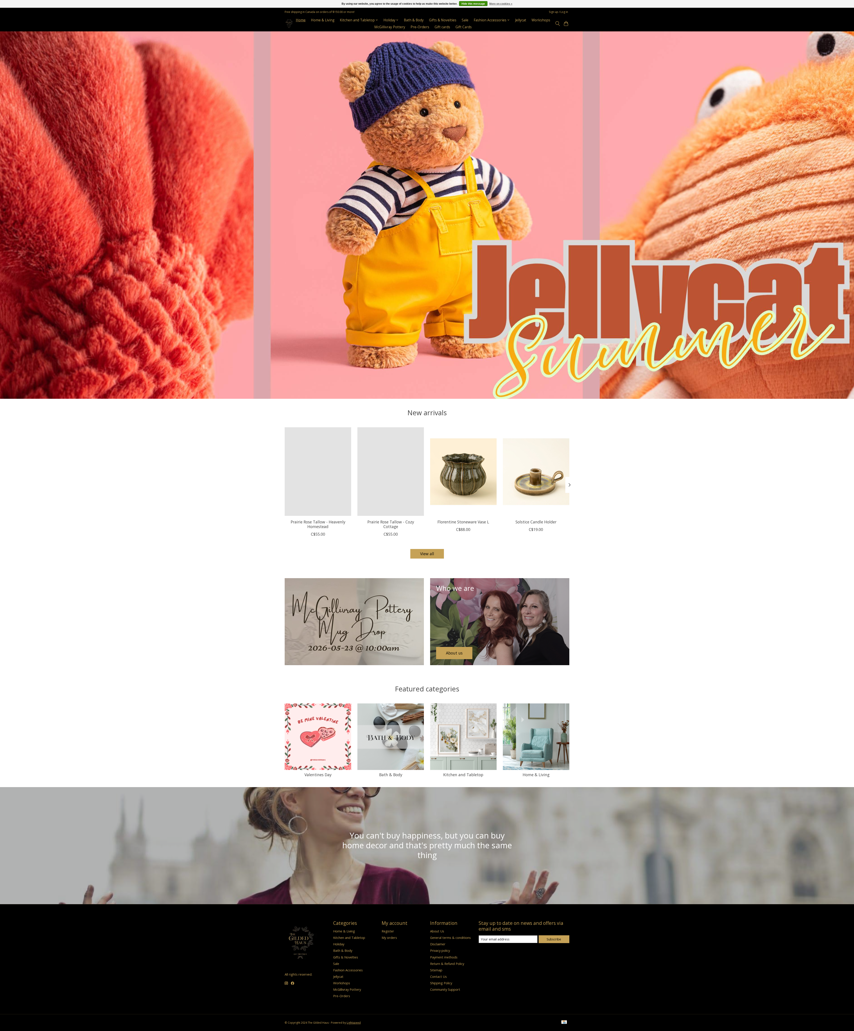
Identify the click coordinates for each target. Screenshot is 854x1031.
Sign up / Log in (558, 12)
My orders (389, 937)
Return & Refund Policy (447, 963)
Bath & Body (414, 20)
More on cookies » (500, 3)
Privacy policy (440, 950)
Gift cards (442, 27)
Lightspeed (354, 1023)
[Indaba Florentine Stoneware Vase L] (463, 471)
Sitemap (436, 970)
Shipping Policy (441, 983)
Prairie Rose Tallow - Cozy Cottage (390, 524)
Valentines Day (318, 774)
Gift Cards (463, 27)
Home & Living (322, 20)
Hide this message (473, 3)
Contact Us (438, 976)
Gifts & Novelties (442, 20)
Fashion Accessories (348, 970)
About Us (437, 931)
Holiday (338, 944)
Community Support (445, 989)
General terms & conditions (450, 937)
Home (301, 20)
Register (388, 931)
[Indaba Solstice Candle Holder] (536, 471)
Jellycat (520, 20)
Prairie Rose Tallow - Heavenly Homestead (318, 524)
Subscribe (554, 939)
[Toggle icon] (557, 24)
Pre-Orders (420, 27)
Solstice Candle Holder (536, 521)
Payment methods (443, 957)
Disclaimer (437, 944)
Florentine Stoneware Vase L (463, 521)
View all (427, 553)
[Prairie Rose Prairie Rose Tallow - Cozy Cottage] (390, 471)
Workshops (541, 20)
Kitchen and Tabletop (463, 774)
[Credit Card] (564, 1022)
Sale (465, 20)
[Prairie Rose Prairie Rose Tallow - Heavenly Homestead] (318, 471)
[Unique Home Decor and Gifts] (289, 23)
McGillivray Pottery (389, 27)
